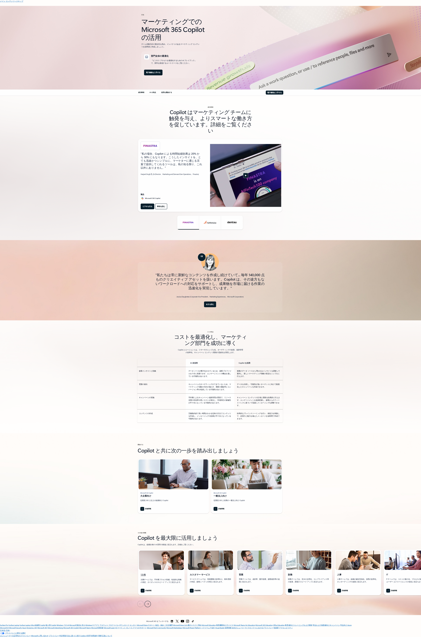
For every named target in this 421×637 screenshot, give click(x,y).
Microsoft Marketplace (174, 628)
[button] (188, 223)
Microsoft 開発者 (97, 628)
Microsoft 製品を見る (77, 625)
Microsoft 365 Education (264, 625)
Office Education (279, 625)
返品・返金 (159, 625)
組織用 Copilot (40, 625)
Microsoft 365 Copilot (71, 628)
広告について (107, 635)
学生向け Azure (345, 625)
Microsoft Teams (85, 628)
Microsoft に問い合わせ (39, 635)
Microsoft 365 (42, 628)
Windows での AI (63, 625)
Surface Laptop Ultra (27, 625)
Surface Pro (4, 625)
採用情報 (228, 628)
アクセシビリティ (286, 628)
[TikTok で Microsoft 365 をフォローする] (193, 621)
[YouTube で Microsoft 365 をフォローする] (182, 621)
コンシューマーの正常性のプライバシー (15, 635)
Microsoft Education (209, 625)
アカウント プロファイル (109, 625)
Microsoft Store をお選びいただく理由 (187, 625)
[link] (141, 93)
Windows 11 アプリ (92, 625)
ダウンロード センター (127, 625)
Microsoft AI (4, 628)
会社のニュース (238, 628)
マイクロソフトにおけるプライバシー (258, 628)
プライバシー (54, 635)
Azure (24, 628)
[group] (210, 175)
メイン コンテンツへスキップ (11, 1)
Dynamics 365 (32, 628)
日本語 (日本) (5, 630)
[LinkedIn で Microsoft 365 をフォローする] (172, 621)
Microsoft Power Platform (192, 628)
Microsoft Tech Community (156, 628)
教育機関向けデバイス (224, 625)
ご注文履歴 (168, 625)
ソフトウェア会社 (208, 628)
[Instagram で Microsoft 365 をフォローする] (187, 621)
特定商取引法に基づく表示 (69, 635)
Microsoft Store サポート (146, 625)
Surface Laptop (14, 625)
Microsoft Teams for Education (244, 625)
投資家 (276, 628)
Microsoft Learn (109, 628)
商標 (100, 635)
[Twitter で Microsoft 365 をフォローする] (177, 621)
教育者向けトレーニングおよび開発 (298, 625)
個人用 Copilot (50, 625)
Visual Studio (219, 628)
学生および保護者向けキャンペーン (326, 625)
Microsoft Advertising (55, 628)
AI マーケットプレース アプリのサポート (130, 628)
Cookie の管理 (85, 635)
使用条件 (94, 635)
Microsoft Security (15, 628)
